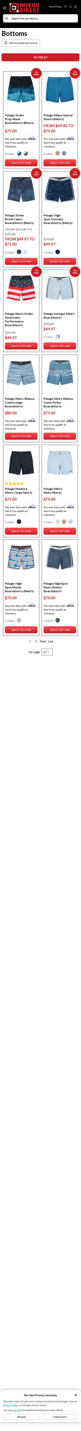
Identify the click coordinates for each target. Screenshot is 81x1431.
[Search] (6, 18)
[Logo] (24, 7)
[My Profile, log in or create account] (70, 6)
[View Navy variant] (57, 252)
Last (50, 641)
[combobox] (44, 18)
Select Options (24, 163)
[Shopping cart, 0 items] (75, 6)
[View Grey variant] (19, 621)
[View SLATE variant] (64, 154)
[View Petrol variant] (19, 154)
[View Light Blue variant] (57, 337)
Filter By (41, 57)
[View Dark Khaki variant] (57, 154)
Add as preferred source (23, 42)
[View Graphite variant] (25, 154)
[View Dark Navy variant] (19, 252)
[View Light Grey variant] (57, 522)
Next (43, 641)
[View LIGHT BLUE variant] (25, 252)
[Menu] (5, 7)
